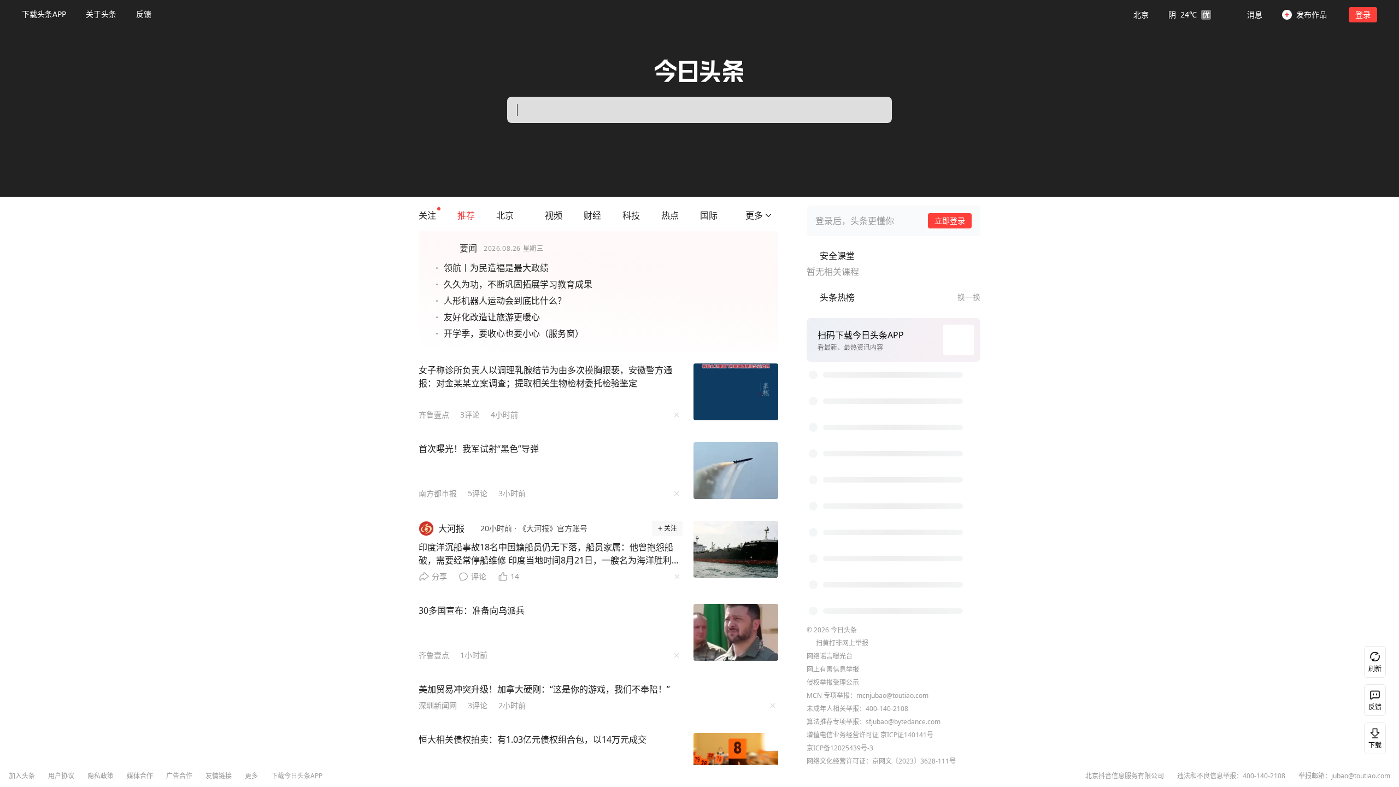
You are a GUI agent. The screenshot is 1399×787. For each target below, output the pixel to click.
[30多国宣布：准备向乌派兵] (736, 632)
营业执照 (820, 732)
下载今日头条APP (296, 775)
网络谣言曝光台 (830, 614)
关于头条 (101, 14)
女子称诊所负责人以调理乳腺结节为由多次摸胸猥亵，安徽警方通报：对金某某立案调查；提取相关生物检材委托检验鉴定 (545, 376)
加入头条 (22, 775)
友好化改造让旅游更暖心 (492, 317)
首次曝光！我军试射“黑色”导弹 (479, 449)
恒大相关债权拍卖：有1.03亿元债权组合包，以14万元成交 (532, 739)
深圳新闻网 (438, 705)
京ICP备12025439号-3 (840, 706)
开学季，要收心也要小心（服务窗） (514, 333)
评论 (478, 576)
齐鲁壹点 (434, 414)
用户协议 (61, 775)
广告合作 (179, 775)
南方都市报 (438, 493)
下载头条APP (44, 14)
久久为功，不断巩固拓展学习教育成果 (518, 284)
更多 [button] (251, 775)
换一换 (968, 297)
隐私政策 (100, 775)
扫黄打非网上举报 (842, 601)
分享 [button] (439, 576)
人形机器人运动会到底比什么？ (505, 301)
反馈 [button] (143, 14)
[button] (1172, 14)
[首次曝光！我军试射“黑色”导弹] (736, 470)
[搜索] (872, 110)
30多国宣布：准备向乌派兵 (472, 610)
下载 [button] (1373, 736)
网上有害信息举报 (833, 627)
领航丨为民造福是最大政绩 (496, 268)
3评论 (470, 414)
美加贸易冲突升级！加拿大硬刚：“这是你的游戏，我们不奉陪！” (544, 689)
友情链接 (218, 775)
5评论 (477, 493)
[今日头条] (699, 71)
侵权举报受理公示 (833, 640)
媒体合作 (140, 775)
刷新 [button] (1375, 668)
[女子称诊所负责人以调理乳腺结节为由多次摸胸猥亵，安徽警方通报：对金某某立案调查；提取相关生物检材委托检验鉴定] (736, 391)
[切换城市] (520, 215)
